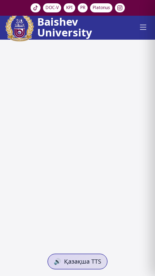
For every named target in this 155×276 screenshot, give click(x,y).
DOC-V (52, 7)
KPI (69, 7)
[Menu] (143, 27)
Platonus (101, 7)
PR (82, 7)
